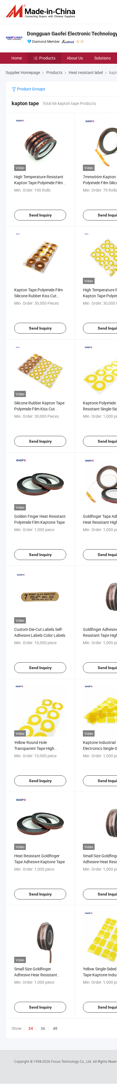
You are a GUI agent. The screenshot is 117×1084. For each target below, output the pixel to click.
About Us (75, 58)
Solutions (102, 58)
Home (16, 58)
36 (43, 1028)
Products (47, 58)
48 (55, 1028)
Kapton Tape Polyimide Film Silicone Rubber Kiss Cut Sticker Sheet (38, 295)
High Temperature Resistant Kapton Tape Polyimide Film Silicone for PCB (38, 182)
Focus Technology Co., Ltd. (72, 1061)
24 (30, 1028)
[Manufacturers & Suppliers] (41, 11)
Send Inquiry (40, 215)
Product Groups (30, 89)
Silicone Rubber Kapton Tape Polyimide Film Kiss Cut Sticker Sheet (39, 408)
